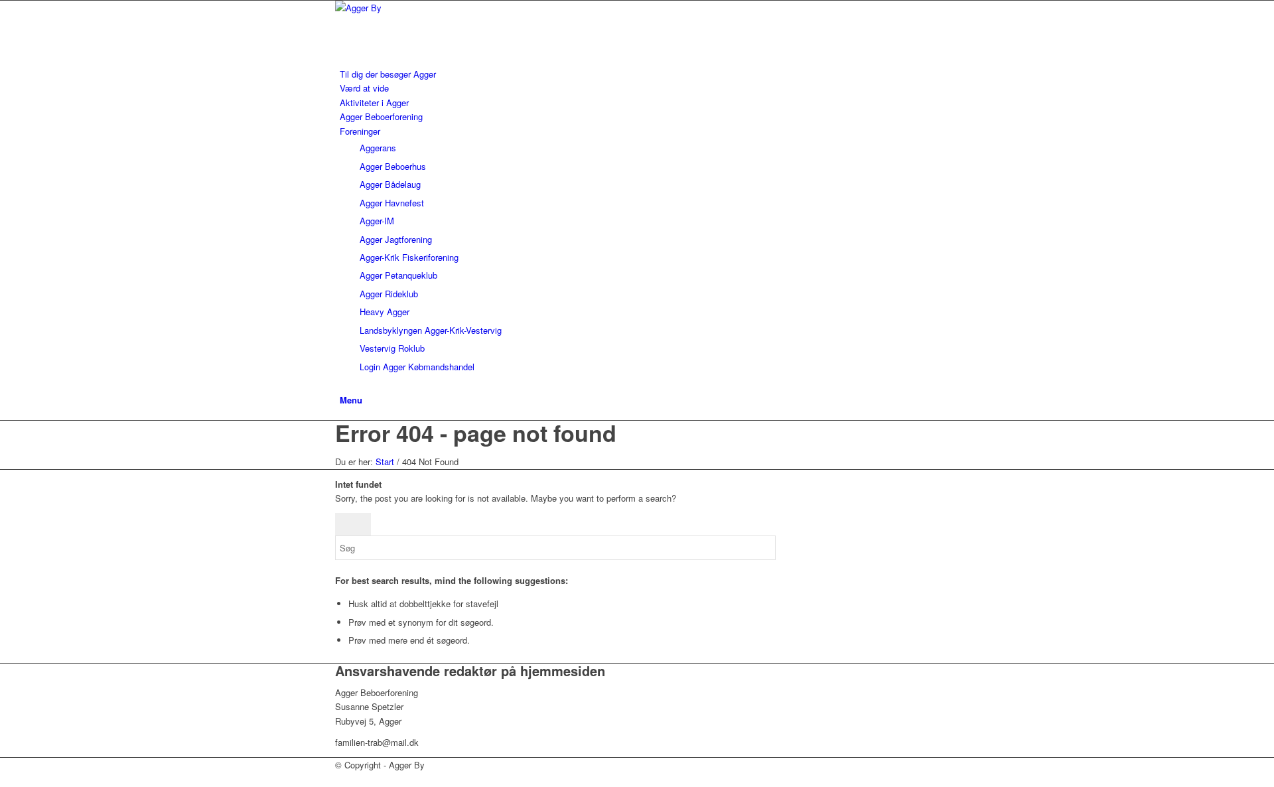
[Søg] (343, 384)
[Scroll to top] (3, 778)
